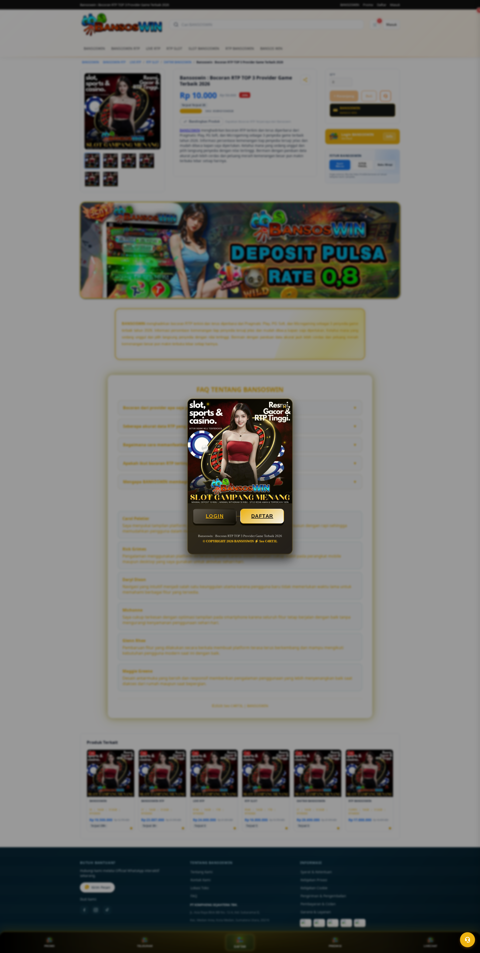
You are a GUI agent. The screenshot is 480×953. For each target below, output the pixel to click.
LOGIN (215, 516)
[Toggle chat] (467, 939)
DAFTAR (262, 516)
